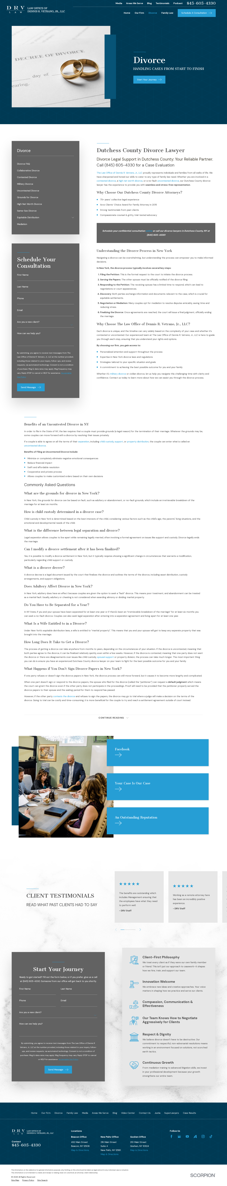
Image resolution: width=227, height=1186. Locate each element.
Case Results (189, 1113)
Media (119, 3)
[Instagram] (203, 1136)
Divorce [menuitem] (153, 12)
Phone (20, 298)
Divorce (59, 1113)
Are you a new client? (28, 322)
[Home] (35, 9)
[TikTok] (211, 1136)
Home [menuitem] (127, 12)
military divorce (118, 373)
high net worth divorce (131, 180)
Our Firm (46, 1113)
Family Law (72, 1113)
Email (20, 310)
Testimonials (162, 3)
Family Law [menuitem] (167, 12)
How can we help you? (28, 333)
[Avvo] (195, 1136)
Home (34, 1113)
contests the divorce (64, 696)
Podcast (178, 3)
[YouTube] (187, 1136)
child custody (107, 441)
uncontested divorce (168, 180)
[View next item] (140, 929)
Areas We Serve (134, 3)
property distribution (138, 441)
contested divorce (106, 180)
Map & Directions (80, 1150)
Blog (149, 3)
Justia (157, 1113)
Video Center (128, 1113)
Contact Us (145, 1113)
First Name (23, 275)
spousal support (105, 657)
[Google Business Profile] (179, 1136)
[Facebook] (171, 1136)
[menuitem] (45, 164)
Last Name (22, 287)
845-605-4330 (201, 3)
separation (83, 441)
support (119, 441)
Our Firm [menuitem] (139, 12)
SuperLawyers (171, 1113)
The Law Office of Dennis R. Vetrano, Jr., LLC (119, 172)
